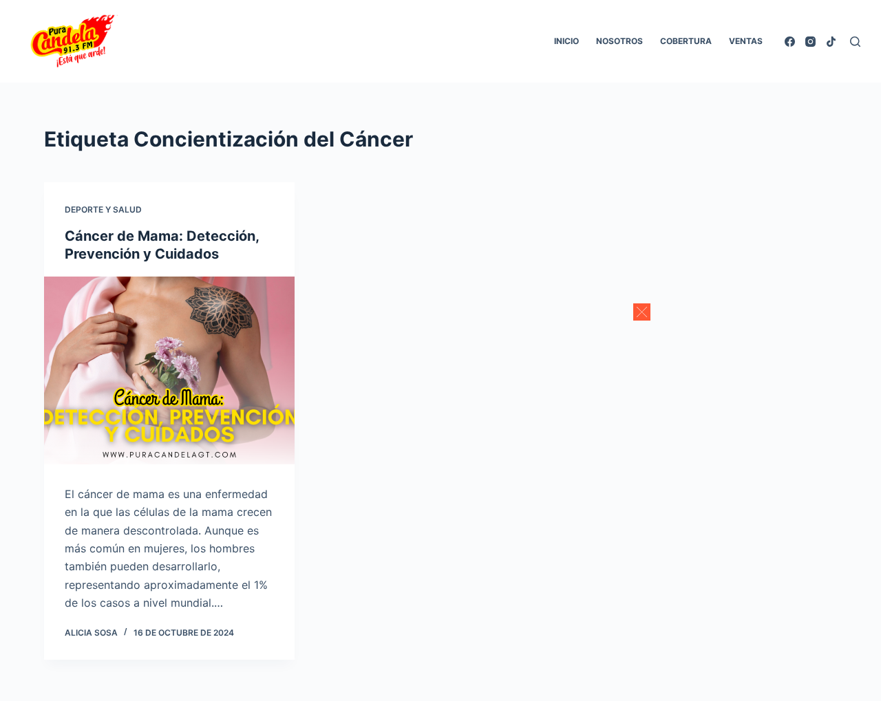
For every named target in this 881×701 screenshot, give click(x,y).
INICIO (566, 41)
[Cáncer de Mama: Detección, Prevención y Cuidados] (169, 370)
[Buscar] (855, 41)
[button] (641, 312)
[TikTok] (831, 41)
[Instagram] (810, 41)
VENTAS (746, 41)
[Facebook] (790, 41)
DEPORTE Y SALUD (103, 209)
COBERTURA (686, 41)
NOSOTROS (619, 41)
